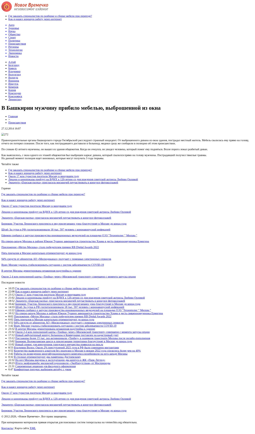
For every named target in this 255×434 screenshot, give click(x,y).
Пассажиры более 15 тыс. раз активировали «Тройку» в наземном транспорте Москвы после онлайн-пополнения (82, 338)
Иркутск (13, 83)
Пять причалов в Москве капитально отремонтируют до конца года (41, 253)
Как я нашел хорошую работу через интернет (35, 19)
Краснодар (14, 93)
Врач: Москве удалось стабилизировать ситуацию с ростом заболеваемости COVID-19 (52, 264)
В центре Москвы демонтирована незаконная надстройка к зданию (41, 270)
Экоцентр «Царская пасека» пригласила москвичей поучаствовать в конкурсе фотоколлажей (63, 182)
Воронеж (13, 80)
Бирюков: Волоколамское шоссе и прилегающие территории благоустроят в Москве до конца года (73, 341)
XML (33, 428)
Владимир (14, 71)
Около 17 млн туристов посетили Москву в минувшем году (43, 176)
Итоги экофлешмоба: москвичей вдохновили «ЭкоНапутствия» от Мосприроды (62, 363)
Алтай (12, 62)
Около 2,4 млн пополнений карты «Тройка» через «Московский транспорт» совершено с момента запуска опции (68, 276)
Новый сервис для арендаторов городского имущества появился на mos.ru (59, 344)
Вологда (13, 77)
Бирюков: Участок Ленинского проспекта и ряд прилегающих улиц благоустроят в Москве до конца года (63, 223)
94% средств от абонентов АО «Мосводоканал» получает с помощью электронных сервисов (56, 258)
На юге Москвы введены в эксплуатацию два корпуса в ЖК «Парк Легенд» (60, 360)
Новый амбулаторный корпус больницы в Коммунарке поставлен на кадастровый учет (66, 335)
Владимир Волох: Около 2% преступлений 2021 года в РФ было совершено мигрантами (66, 347)
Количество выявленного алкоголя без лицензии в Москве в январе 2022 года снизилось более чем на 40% (77, 350)
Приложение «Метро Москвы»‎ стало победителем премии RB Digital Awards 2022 (50, 247)
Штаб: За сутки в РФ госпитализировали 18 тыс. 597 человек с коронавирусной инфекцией (55, 229)
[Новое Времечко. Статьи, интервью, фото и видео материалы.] (24, 10)
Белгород (13, 65)
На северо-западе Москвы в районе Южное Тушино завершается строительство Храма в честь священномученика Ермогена (75, 241)
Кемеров (13, 86)
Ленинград (14, 99)
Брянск (12, 68)
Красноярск (15, 96)
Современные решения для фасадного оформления (45, 366)
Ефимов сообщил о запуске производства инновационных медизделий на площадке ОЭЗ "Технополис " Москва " (69, 235)
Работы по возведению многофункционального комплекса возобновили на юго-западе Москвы (71, 353)
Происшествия (17, 122)
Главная (13, 116)
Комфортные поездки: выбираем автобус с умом (42, 369)
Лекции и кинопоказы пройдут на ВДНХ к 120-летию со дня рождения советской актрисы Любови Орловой (73, 179)
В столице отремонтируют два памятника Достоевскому (47, 356)
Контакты (7, 428)
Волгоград (14, 74)
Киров (12, 90)
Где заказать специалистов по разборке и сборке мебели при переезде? (50, 16)
